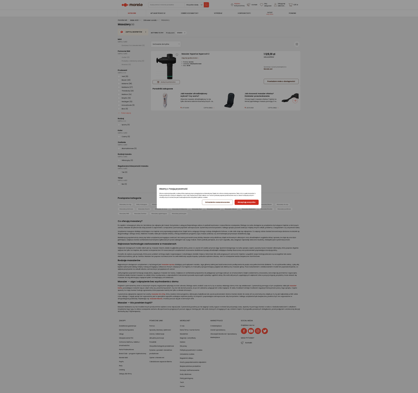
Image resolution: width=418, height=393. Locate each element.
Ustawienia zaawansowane (217, 202)
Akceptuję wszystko (246, 202)
